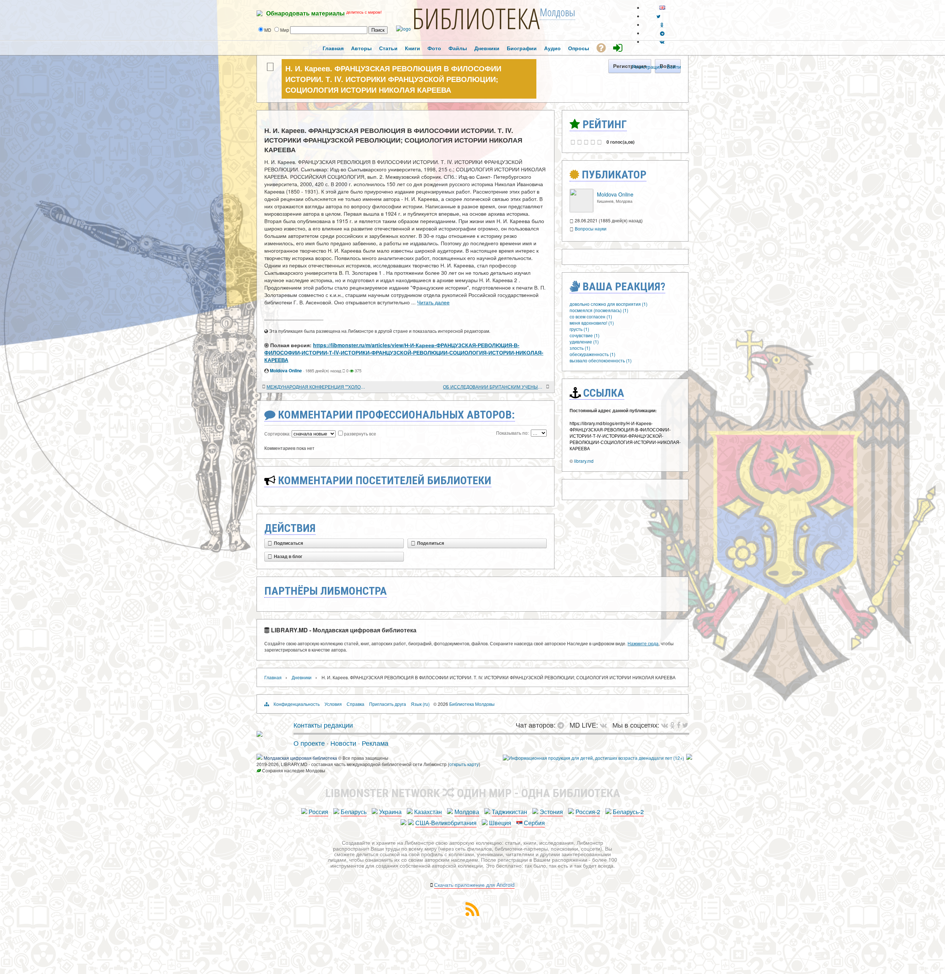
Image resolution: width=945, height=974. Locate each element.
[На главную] (259, 734)
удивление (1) (584, 341)
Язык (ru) (420, 704)
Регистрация (647, 66)
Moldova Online (286, 370)
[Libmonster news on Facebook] (678, 724)
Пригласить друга (387, 704)
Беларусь (354, 811)
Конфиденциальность (297, 704)
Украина (390, 811)
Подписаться (288, 543)
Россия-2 (587, 811)
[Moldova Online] (581, 210)
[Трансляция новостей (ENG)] (658, 16)
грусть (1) (579, 329)
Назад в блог (288, 556)
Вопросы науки (590, 228)
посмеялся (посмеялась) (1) (599, 310)
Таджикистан (509, 811)
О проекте (309, 743)
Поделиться (430, 543)
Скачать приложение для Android (474, 884)
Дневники (302, 677)
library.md (584, 461)
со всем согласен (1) (591, 316)
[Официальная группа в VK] (662, 41)
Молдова (466, 811)
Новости (343, 743)
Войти (674, 66)
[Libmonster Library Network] (689, 758)
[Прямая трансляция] (605, 724)
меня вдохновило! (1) (592, 322)
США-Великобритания (446, 822)
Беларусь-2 (628, 811)
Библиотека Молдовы (472, 704)
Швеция (500, 822)
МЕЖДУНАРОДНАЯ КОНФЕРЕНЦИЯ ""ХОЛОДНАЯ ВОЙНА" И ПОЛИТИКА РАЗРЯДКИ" (317, 386)
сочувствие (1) (584, 335)
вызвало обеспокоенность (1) (601, 360)
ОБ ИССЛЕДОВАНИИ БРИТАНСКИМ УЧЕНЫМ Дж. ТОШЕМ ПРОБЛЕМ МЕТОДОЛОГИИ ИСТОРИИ (493, 386)
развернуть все (360, 433)
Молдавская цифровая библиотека (300, 758)
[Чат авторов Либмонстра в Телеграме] (662, 33)
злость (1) (580, 348)
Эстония (551, 811)
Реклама (375, 743)
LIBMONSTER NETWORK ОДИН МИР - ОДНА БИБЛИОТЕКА (472, 793)
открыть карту (464, 764)
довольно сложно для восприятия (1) (608, 304)
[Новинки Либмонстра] (672, 724)
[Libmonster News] (685, 724)
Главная (273, 677)
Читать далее (433, 302)
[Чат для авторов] (562, 724)
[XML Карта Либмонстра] (472, 913)
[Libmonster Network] (593, 758)
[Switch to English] (662, 7)
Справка (355, 704)
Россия (318, 811)
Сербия (534, 822)
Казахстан (428, 811)
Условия (333, 704)
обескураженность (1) (592, 354)
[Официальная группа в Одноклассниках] (662, 24)
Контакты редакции (323, 724)
